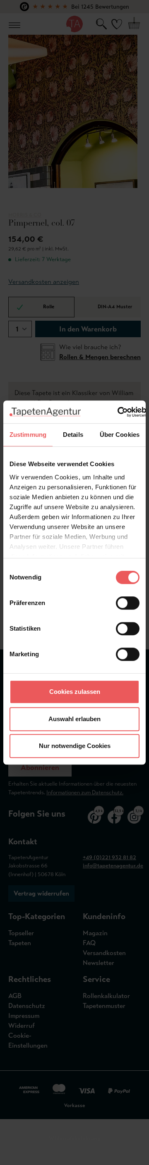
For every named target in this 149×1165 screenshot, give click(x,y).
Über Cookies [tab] (119, 434)
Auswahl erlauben (74, 718)
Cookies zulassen (74, 691)
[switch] (127, 603)
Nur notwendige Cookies (75, 745)
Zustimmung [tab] (28, 434)
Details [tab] (73, 434)
